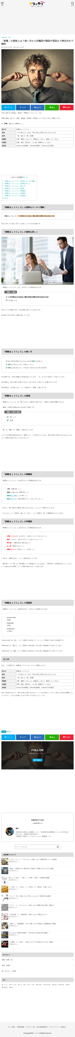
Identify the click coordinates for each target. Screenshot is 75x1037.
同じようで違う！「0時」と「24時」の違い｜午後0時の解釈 (29, 878)
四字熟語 (40, 984)
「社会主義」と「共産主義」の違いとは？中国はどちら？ (28, 914)
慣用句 (55, 984)
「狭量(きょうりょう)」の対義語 (14, 193)
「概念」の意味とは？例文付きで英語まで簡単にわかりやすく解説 (31, 868)
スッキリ (36, 1033)
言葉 (4, 731)
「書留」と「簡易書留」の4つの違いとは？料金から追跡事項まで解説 (32, 923)
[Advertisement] (37, 22)
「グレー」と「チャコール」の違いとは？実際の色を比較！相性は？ (32, 905)
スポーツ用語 (22, 984)
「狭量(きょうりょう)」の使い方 (14, 186)
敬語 (68, 984)
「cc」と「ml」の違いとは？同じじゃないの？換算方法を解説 (30, 896)
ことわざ (5, 984)
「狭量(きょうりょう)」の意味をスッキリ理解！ (19, 181)
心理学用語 (47, 984)
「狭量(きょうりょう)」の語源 (13, 188)
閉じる (25, 177)
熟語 (10, 731)
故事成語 (62, 984)
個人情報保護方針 (42, 1027)
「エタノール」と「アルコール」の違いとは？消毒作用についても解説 (33, 859)
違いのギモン (9, 971)
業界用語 (5, 987)
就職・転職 (7, 960)
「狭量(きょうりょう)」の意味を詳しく (16, 183)
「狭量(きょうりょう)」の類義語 (14, 191)
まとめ (5, 198)
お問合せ (63, 1027)
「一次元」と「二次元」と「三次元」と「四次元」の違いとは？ (30, 887)
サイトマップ (54, 1027)
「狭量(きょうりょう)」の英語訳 (14, 195)
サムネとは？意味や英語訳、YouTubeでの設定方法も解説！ (29, 933)
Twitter (38, 760)
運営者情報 (20, 1027)
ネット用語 (31, 984)
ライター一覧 (30, 1027)
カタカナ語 (13, 984)
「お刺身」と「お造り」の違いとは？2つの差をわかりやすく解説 (31, 942)
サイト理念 (11, 1027)
